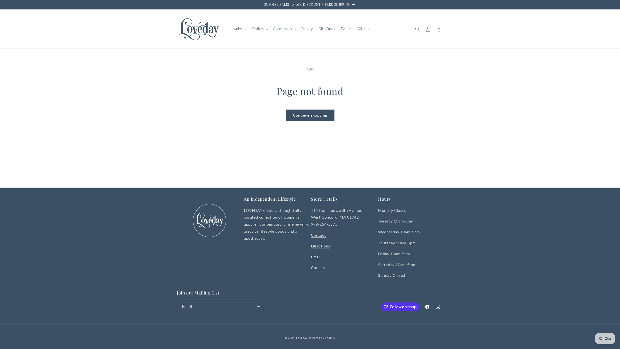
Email (316, 256)
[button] (238, 29)
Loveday (301, 337)
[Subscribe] (258, 306)
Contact (318, 235)
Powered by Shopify (321, 337)
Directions (320, 246)
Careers (318, 267)
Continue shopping (310, 115)
